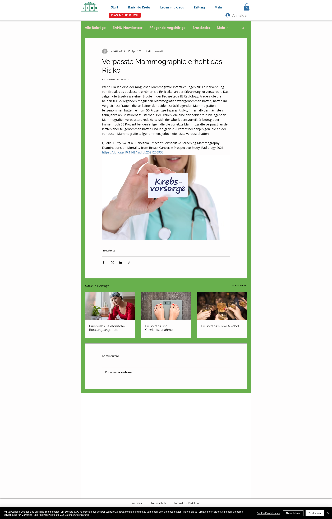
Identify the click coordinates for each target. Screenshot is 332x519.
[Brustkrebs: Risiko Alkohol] (222, 306)
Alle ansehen (239, 285)
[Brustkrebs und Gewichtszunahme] (166, 306)
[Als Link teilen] (129, 262)
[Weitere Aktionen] (228, 51)
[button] (136, 7)
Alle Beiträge (95, 28)
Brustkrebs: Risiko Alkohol (220, 326)
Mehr (221, 28)
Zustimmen (314, 513)
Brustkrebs (201, 28)
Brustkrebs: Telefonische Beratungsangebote (107, 327)
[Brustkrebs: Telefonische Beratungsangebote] (110, 306)
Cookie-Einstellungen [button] (268, 513)
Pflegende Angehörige (167, 28)
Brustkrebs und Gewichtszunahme (159, 327)
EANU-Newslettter (127, 28)
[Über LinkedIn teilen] (120, 262)
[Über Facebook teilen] (103, 262)
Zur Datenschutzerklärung (74, 514)
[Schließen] (328, 513)
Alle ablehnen (293, 513)
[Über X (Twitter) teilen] (112, 262)
